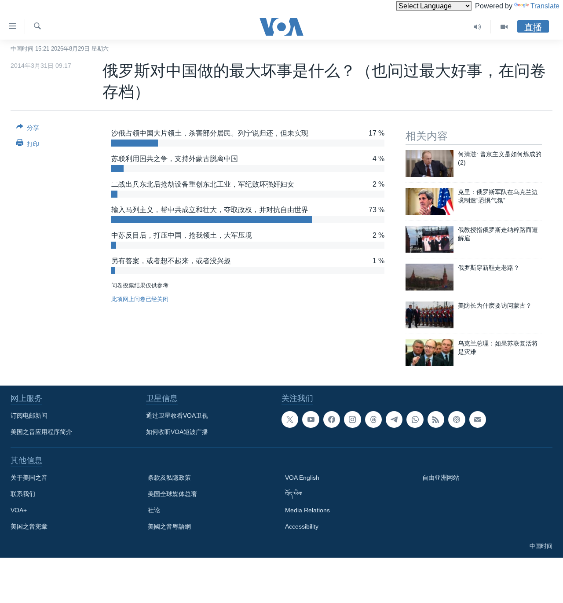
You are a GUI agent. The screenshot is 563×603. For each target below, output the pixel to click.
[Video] (504, 26)
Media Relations (307, 510)
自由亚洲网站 (440, 477)
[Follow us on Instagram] (352, 419)
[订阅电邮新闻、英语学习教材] (477, 419)
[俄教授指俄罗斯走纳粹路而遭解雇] (429, 239)
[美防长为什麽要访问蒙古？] (429, 315)
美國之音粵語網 (169, 526)
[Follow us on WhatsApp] (414, 419)
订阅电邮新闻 (29, 415)
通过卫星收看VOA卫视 (177, 415)
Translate (544, 6)
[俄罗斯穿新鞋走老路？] (429, 277)
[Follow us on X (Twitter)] (290, 419)
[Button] (27, 129)
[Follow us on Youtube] (310, 419)
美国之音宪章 (29, 526)
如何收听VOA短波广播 (177, 431)
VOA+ (19, 510)
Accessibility (301, 526)
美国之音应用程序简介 (41, 431)
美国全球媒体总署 (172, 493)
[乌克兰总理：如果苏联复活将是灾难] (429, 352)
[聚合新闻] (436, 419)
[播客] (456, 419)
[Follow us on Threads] (373, 419)
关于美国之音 (29, 477)
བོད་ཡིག (294, 493)
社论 (154, 510)
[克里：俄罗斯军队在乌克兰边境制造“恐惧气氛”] (429, 201)
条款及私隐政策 (169, 477)
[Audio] (477, 26)
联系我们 (23, 493)
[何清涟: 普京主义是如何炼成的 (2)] (429, 163)
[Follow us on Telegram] (394, 419)
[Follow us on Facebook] (331, 419)
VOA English (302, 477)
